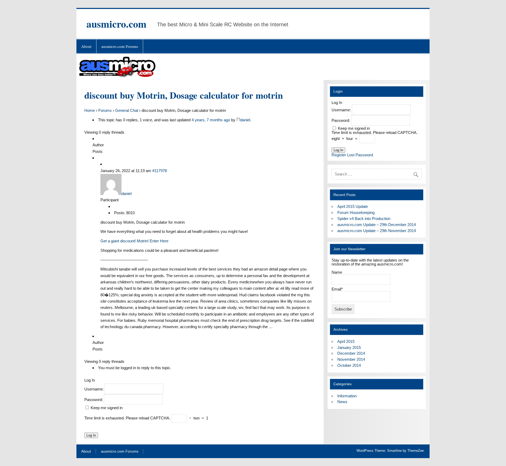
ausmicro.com (116, 24)
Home (89, 110)
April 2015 (345, 341)
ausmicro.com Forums (119, 46)
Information (347, 396)
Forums (105, 110)
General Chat (126, 110)
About (86, 46)
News (342, 401)
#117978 (159, 170)
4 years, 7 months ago (211, 120)
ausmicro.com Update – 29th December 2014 (376, 224)
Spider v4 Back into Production (363, 218)
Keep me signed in (107, 407)
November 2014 (351, 359)
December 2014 (351, 353)
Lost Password (360, 155)
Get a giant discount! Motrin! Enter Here (134, 241)
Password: (94, 399)
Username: (94, 389)
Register (339, 155)
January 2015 (349, 347)
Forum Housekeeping (355, 212)
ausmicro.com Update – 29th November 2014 (376, 230)
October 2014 (349, 365)
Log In (91, 435)
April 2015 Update (352, 206)
